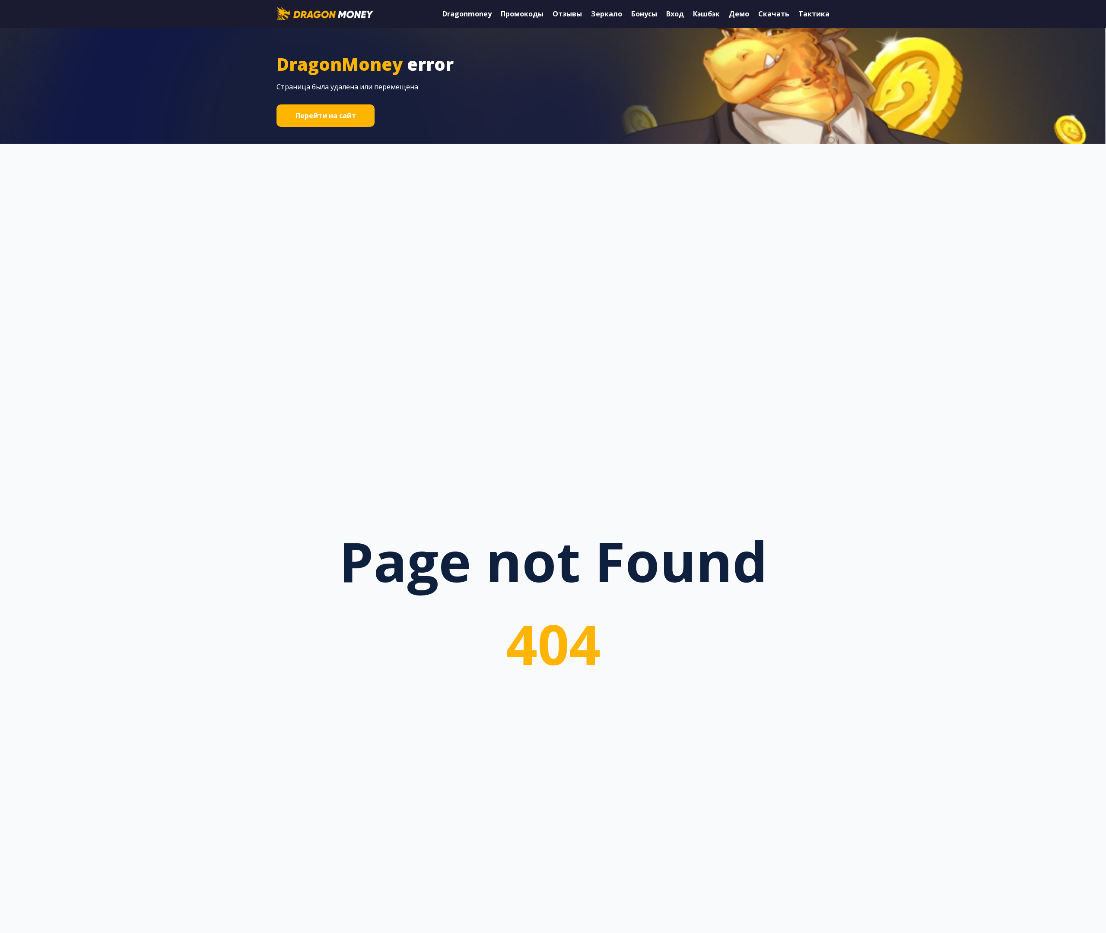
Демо (739, 14)
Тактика (814, 14)
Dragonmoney (467, 14)
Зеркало (606, 14)
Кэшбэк (706, 14)
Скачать (773, 14)
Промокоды (522, 14)
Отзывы (567, 14)
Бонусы (644, 14)
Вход (675, 14)
